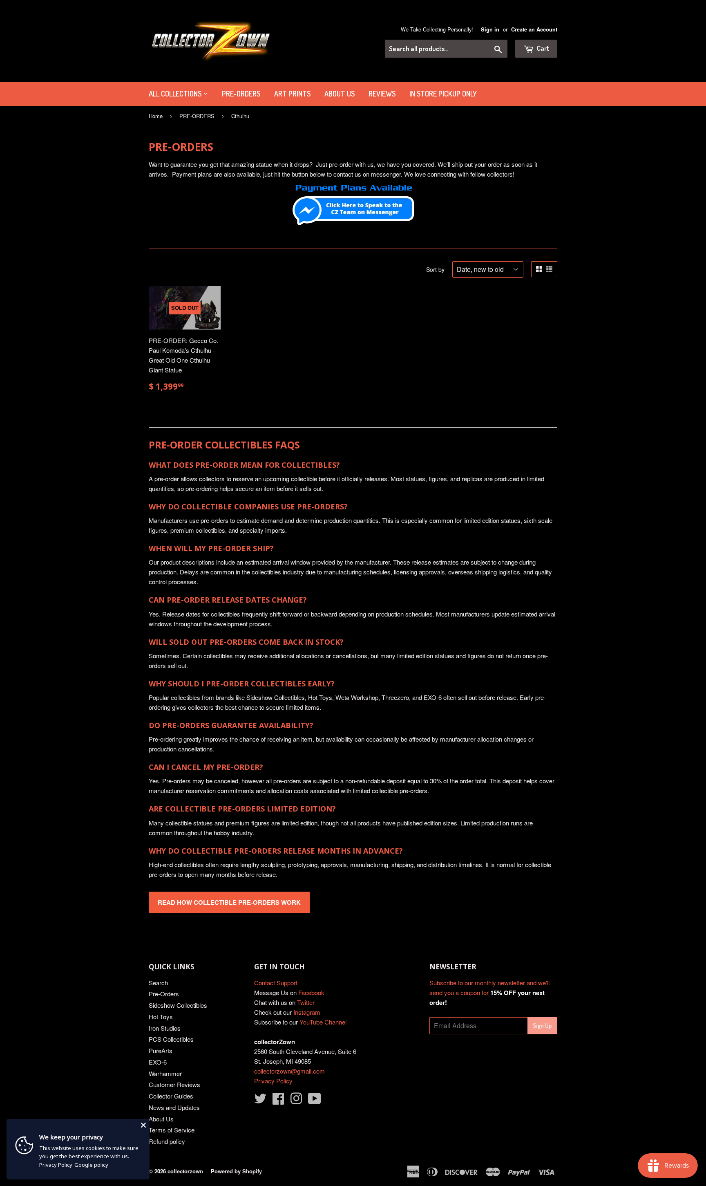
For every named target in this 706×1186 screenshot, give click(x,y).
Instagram (306, 1012)
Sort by (435, 269)
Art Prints (292, 93)
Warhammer (165, 1073)
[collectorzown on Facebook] (278, 1100)
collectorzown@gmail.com (289, 1071)
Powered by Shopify (236, 1171)
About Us (339, 93)
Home (156, 116)
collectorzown (185, 1171)
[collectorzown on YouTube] (314, 1100)
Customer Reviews (174, 1084)
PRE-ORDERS (241, 93)
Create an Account (534, 29)
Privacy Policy (273, 1080)
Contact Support (275, 982)
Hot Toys (161, 1016)
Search (158, 982)
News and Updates (174, 1107)
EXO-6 (158, 1062)
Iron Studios (165, 1028)
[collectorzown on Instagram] (296, 1100)
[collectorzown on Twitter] (260, 1100)
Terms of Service (171, 1129)
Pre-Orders (164, 993)
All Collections (176, 93)
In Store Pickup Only (443, 93)
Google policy (91, 1164)
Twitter (306, 1002)
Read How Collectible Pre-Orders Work (229, 902)
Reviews (382, 93)
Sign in (490, 29)
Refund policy (167, 1141)
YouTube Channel (322, 1022)
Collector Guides (171, 1096)
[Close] (143, 1125)
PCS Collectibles (171, 1039)
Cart (542, 48)
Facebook (311, 992)
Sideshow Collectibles (178, 1005)
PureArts (160, 1050)
